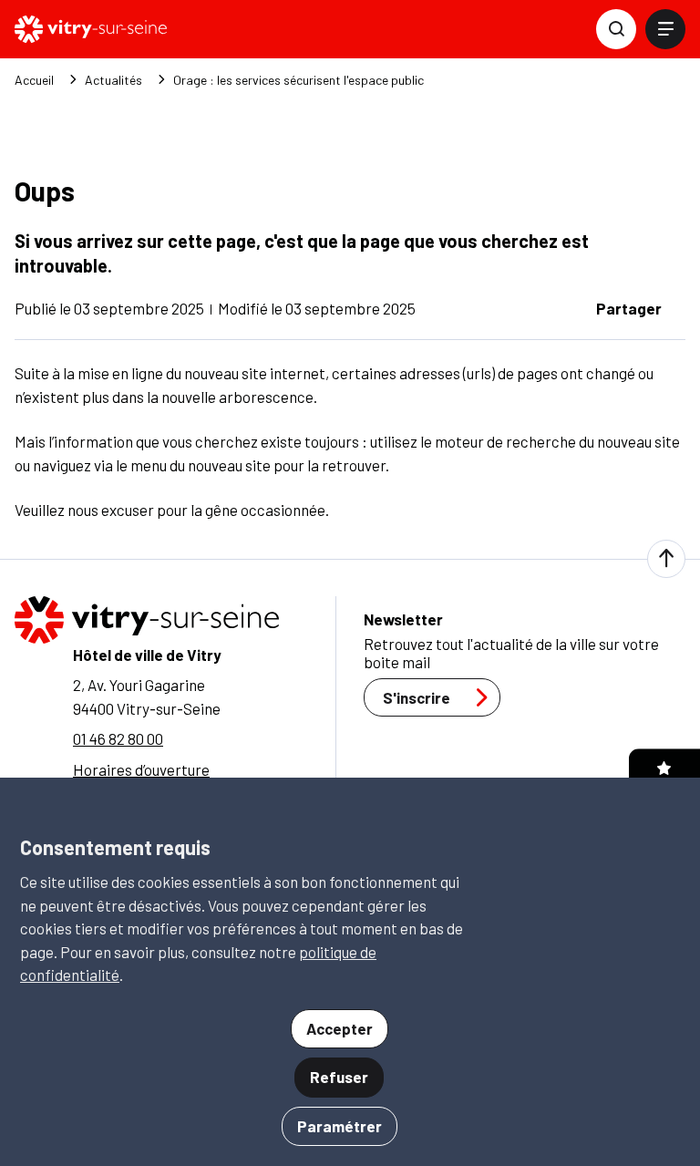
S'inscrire (416, 697)
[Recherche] (616, 29)
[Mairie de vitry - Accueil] (91, 29)
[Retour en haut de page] (666, 559)
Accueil (34, 80)
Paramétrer (339, 1126)
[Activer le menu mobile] (665, 29)
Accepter (339, 1028)
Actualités (113, 80)
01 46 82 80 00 (118, 738)
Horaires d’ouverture (141, 769)
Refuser (339, 1077)
